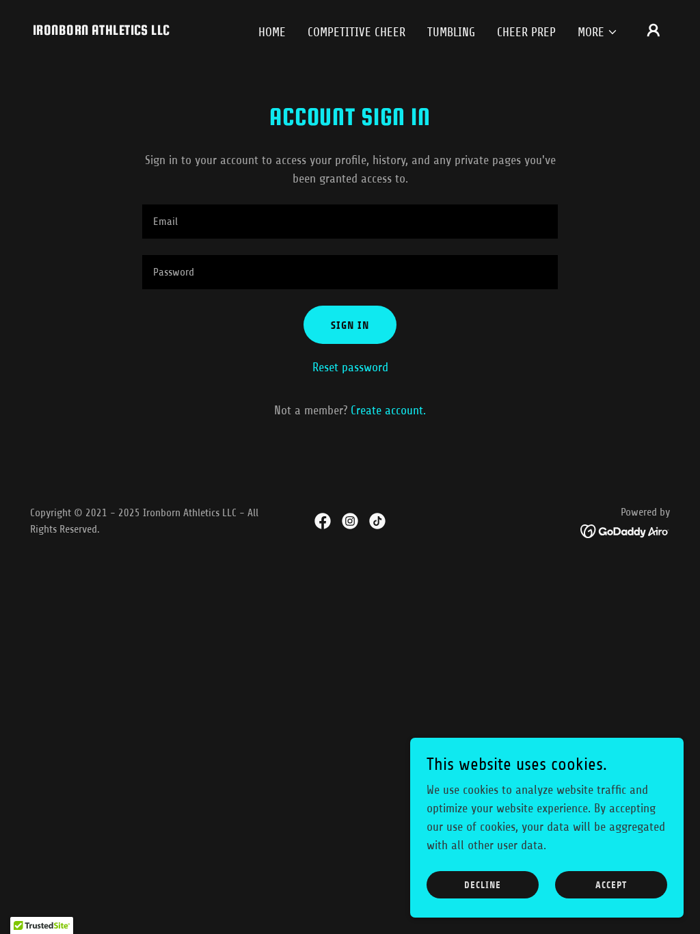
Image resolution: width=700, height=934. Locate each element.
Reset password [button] (350, 367)
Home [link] (272, 32)
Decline (482, 885)
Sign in (350, 325)
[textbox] (350, 221)
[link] (101, 31)
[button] (598, 32)
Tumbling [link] (451, 32)
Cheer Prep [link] (526, 32)
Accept (611, 885)
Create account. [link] (388, 410)
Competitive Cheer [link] (356, 32)
